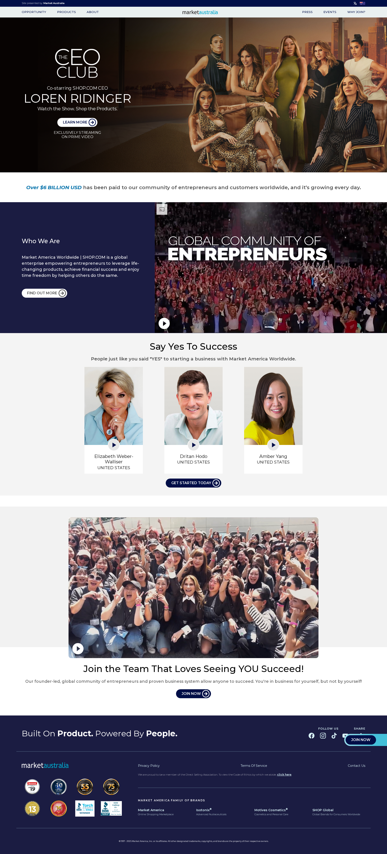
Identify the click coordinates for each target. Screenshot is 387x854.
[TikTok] (334, 736)
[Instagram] (323, 736)
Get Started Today (191, 483)
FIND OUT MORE (42, 293)
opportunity (34, 12)
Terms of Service (254, 766)
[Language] (355, 3)
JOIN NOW (191, 693)
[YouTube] (345, 736)
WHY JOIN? (356, 12)
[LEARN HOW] (193, 94)
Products (66, 12)
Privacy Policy (149, 766)
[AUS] (362, 3)
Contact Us (356, 766)
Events (329, 12)
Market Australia (53, 3)
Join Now (360, 740)
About (93, 12)
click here (284, 774)
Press (307, 12)
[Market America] (200, 12)
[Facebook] (311, 736)
